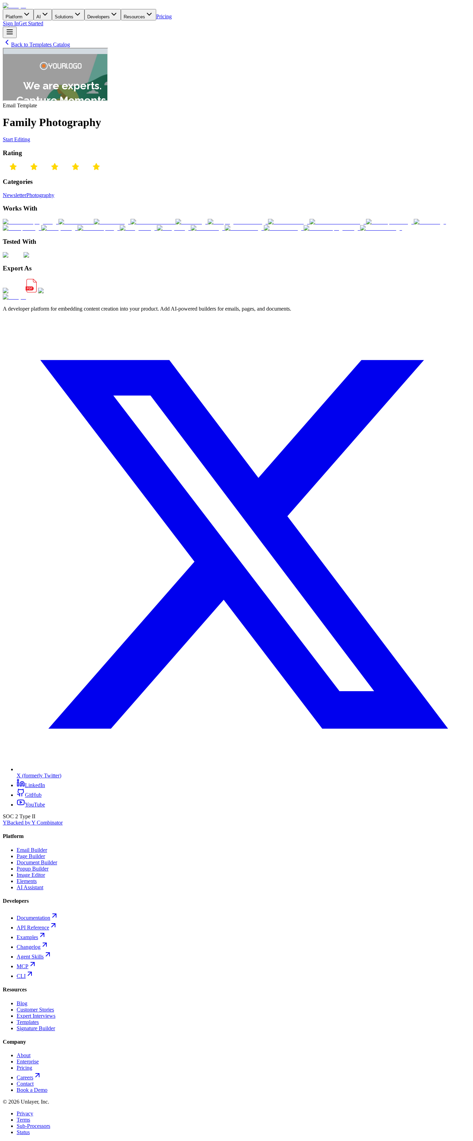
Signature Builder (36, 1028)
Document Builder (37, 862)
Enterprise (28, 1061)
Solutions (64, 16)
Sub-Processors (33, 1126)
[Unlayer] (14, 6)
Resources (134, 16)
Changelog (29, 947)
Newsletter (14, 195)
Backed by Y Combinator (33, 823)
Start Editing (16, 139)
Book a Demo (32, 1090)
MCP (22, 966)
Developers (98, 16)
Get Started (31, 23)
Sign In (11, 23)
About (23, 1055)
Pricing (164, 16)
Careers (25, 1077)
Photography (40, 195)
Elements (27, 881)
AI (38, 16)
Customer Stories (35, 1010)
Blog (22, 1003)
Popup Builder (32, 869)
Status (23, 1132)
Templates (28, 1022)
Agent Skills (30, 957)
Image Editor (31, 875)
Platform (14, 16)
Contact (25, 1084)
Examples (27, 937)
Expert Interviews (36, 1016)
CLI (21, 976)
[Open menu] (10, 32)
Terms (23, 1120)
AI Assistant (30, 887)
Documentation (33, 918)
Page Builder (31, 856)
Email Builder (32, 850)
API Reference (33, 927)
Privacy (25, 1113)
